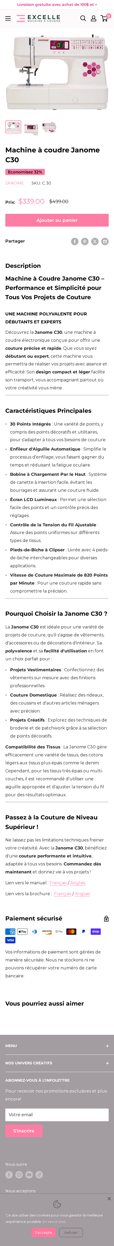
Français (58, 882)
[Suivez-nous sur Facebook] (9, 1174)
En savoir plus (54, 1221)
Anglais (77, 882)
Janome (14, 183)
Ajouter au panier (57, 220)
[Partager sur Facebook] (74, 241)
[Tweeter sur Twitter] (95, 241)
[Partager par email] (105, 241)
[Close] (109, 1198)
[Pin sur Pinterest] (85, 241)
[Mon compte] (93, 18)
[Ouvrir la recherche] (83, 18)
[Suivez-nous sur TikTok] (39, 1174)
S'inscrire (23, 1131)
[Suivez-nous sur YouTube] (29, 1174)
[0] (104, 18)
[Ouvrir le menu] (8, 18)
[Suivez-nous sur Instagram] (19, 1174)
